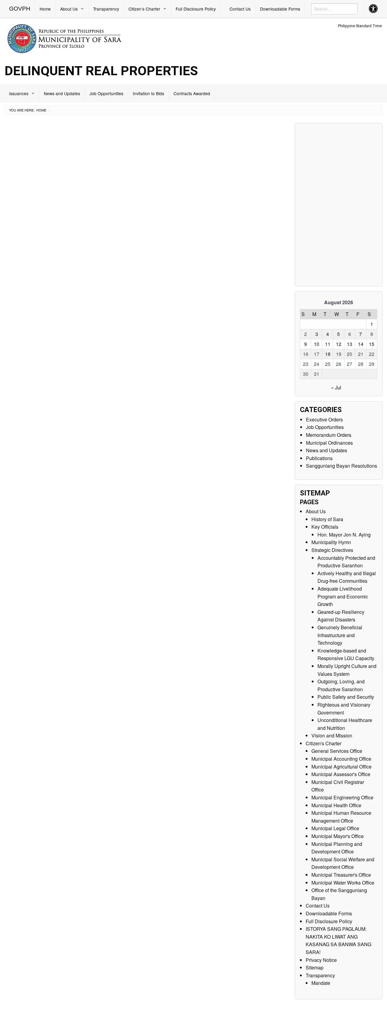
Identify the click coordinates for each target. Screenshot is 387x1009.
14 (360, 343)
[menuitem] (20, 9)
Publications (319, 458)
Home (45, 9)
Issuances (18, 93)
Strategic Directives (332, 549)
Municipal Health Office (336, 805)
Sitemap (315, 967)
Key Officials (324, 526)
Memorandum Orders (328, 434)
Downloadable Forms (280, 9)
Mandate (320, 982)
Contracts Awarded (192, 93)
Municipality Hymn (331, 542)
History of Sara (327, 519)
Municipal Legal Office (335, 828)
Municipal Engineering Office (342, 797)
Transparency (106, 9)
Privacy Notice (321, 959)
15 (371, 343)
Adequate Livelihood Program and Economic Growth (342, 596)
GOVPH (19, 8)
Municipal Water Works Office (342, 882)
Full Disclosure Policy (196, 9)
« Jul (336, 387)
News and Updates (62, 93)
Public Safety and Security (345, 696)
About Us (69, 9)
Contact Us (240, 9)
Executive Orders (324, 419)
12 (338, 343)
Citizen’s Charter (144, 9)
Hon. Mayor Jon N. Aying (344, 534)
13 (349, 343)
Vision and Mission (331, 735)
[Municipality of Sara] (73, 37)
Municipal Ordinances (329, 442)
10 (316, 343)
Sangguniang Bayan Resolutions (341, 465)
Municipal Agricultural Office (341, 766)
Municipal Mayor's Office (337, 836)
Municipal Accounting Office (341, 758)
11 (327, 343)
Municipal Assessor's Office (340, 774)
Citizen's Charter (323, 743)
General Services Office (336, 750)
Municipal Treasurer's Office (341, 874)
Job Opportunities (106, 93)
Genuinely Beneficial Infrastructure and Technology (339, 635)
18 (327, 353)
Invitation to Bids (148, 93)
